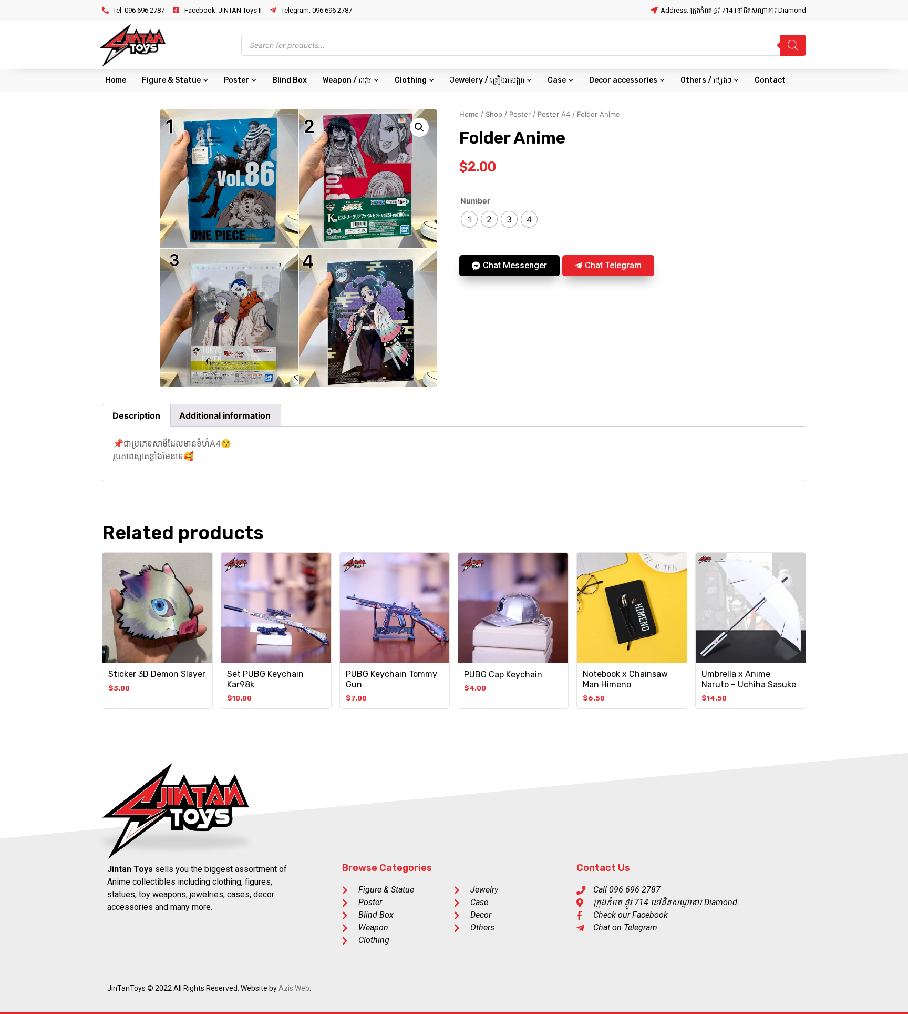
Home (116, 80)
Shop (494, 114)
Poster (236, 80)
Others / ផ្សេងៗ (705, 80)
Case (557, 80)
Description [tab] (136, 415)
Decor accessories (623, 80)
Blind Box (289, 80)
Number (475, 201)
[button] (419, 127)
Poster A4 (554, 114)
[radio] (469, 219)
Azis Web (293, 988)
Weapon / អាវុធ (347, 80)
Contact (770, 80)
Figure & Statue (171, 80)
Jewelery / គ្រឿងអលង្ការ (487, 80)
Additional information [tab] (225, 415)
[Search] (793, 45)
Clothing (411, 80)
